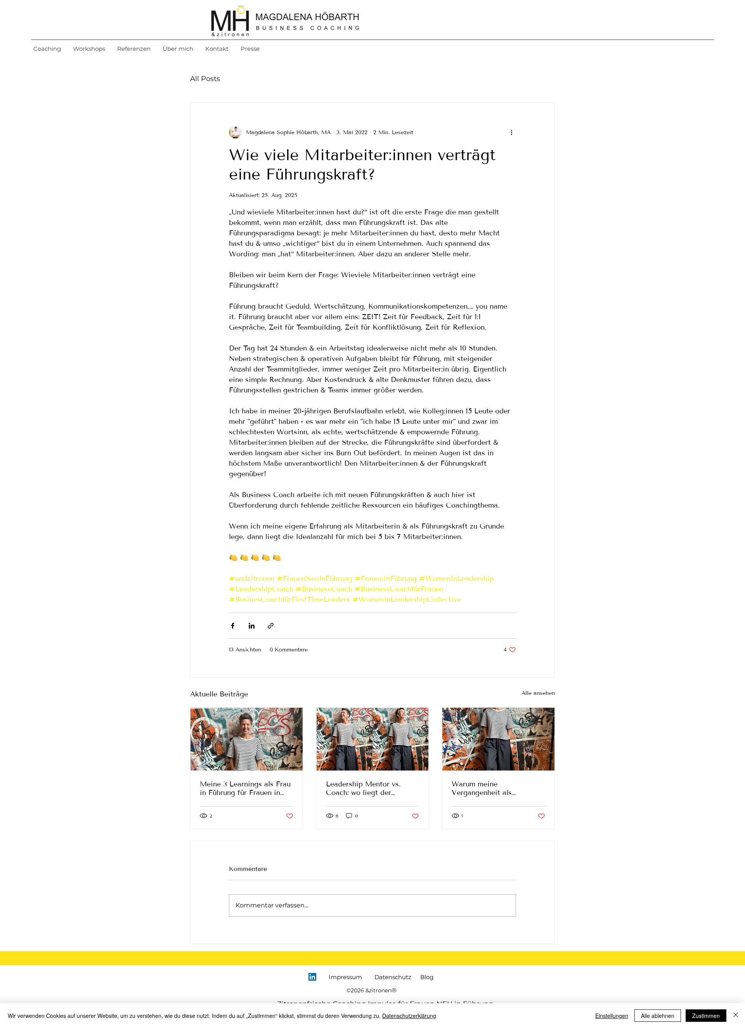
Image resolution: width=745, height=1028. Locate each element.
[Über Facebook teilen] (232, 625)
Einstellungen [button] (611, 1015)
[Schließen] (735, 1015)
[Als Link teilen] (270, 625)
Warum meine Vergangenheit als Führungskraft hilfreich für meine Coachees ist (495, 788)
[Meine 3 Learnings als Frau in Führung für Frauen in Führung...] (247, 739)
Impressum (345, 977)
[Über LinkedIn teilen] (251, 625)
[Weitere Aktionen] (511, 132)
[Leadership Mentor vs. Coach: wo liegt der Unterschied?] (373, 739)
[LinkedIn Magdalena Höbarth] (312, 977)
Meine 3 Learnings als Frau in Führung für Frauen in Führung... (245, 788)
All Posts (205, 78)
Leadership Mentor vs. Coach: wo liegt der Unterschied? (363, 788)
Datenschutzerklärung (409, 1015)
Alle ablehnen (657, 1015)
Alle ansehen (538, 693)
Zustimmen (706, 1015)
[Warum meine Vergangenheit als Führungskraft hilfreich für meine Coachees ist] (498, 739)
